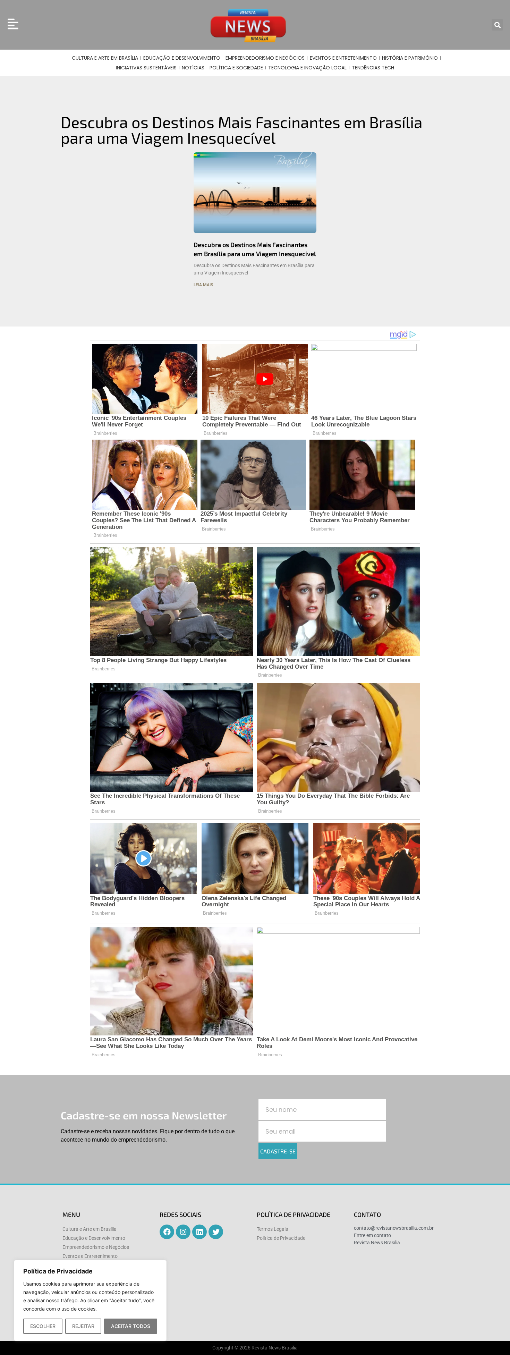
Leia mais (203, 284)
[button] (497, 25)
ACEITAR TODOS (130, 1326)
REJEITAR (83, 1326)
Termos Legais (272, 1229)
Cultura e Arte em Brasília (105, 57)
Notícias (193, 67)
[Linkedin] (199, 1232)
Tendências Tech (373, 67)
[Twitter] (216, 1232)
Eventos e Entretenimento (343, 57)
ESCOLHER (43, 1326)
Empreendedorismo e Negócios (265, 57)
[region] (90, 1300)
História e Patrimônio (410, 57)
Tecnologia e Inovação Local (307, 67)
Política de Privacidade (281, 1238)
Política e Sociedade (236, 67)
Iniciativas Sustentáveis (146, 67)
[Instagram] (183, 1232)
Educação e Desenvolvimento (181, 57)
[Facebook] (167, 1232)
